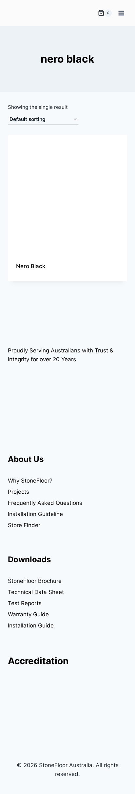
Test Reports (25, 603)
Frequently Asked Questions (45, 503)
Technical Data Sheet (36, 592)
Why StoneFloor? (30, 480)
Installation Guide (31, 625)
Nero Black (30, 266)
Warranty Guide (28, 614)
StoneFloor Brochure (35, 581)
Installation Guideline (35, 514)
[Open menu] (121, 13)
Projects (18, 491)
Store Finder (24, 525)
